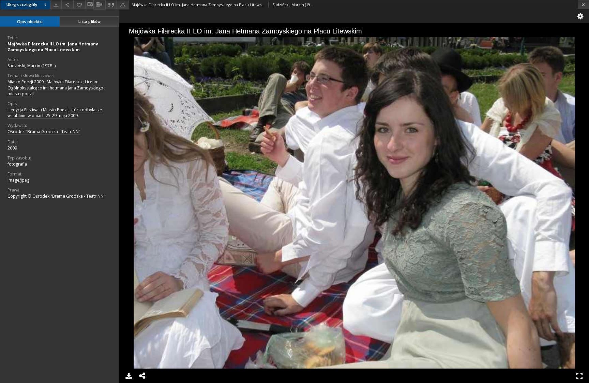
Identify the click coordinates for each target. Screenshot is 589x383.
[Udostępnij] (67, 4)
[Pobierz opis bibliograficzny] (99, 5)
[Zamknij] (583, 4)
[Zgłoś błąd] (123, 4)
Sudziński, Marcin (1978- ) (31, 66)
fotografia (17, 164)
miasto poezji (20, 94)
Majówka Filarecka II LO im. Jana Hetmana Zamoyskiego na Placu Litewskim (53, 47)
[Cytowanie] (111, 4)
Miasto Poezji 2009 (25, 82)
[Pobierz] (56, 4)
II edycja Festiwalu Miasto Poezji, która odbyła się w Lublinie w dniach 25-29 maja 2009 (54, 112)
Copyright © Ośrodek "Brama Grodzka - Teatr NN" (56, 196)
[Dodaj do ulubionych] (79, 4)
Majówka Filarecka (64, 82)
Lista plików (89, 21)
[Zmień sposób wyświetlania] (89, 4)
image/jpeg (18, 180)
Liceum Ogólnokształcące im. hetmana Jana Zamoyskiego (55, 84)
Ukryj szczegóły (21, 5)
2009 (12, 148)
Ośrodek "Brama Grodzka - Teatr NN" (43, 131)
